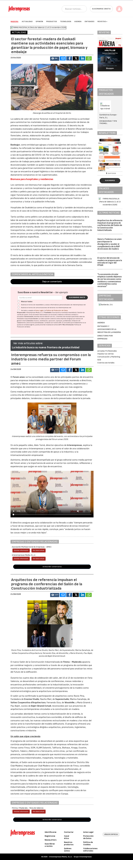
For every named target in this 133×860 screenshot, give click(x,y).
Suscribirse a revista (50, 845)
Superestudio (62, 699)
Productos (51, 22)
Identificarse (50, 832)
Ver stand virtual (38, 550)
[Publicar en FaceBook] (69, 58)
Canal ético (66, 837)
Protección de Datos (88, 837)
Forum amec (18, 377)
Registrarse (50, 836)
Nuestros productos (68, 843)
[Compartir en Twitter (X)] (76, 58)
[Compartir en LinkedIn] (82, 58)
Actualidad (27, 22)
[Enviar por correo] (63, 58)
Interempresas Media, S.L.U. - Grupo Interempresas (70, 857)
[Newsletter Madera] (109, 154)
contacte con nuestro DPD (52, 323)
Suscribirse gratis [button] (101, 9)
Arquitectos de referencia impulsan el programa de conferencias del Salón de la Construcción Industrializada (109, 225)
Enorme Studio (31, 699)
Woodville (69, 702)
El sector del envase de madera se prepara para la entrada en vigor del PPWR (109, 262)
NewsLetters (50, 840)
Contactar (69, 832)
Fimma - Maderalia (72, 662)
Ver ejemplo (61, 292)
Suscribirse (110, 180)
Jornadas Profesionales (107, 351)
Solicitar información (21, 550)
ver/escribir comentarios (52, 567)
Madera (14, 21)
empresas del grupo (66, 318)
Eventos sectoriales (105, 363)
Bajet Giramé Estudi (41, 706)
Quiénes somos (67, 849)
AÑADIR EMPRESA (111, 834)
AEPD (60, 325)
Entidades (89, 22)
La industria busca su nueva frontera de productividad (45, 347)
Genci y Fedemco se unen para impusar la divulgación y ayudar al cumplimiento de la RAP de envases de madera (109, 244)
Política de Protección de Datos (57, 310)
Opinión (39, 22)
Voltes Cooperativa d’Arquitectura (28, 702)
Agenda (78, 22)
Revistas (102, 22)
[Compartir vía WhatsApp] (89, 58)
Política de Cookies (88, 843)
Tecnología (65, 22)
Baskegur (15, 144)
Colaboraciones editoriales (90, 849)
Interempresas (74, 445)
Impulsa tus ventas (105, 354)
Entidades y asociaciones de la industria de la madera (109, 329)
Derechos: (30, 321)
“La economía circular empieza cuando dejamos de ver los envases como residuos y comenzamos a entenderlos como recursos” (109, 280)
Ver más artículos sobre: (28, 343)
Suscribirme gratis (77, 297)
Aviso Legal (39, 310)
